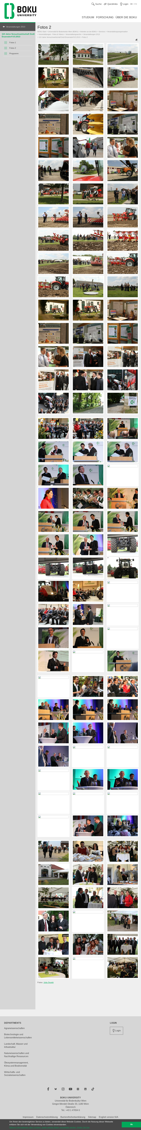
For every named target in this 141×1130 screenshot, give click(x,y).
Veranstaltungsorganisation (117, 32)
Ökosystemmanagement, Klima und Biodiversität (16, 1064)
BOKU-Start (41, 32)
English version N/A (108, 1117)
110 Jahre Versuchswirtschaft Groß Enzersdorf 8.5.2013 (59, 37)
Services (102, 32)
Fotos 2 (12, 48)
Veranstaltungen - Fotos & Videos (51, 34)
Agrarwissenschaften (14, 1028)
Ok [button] (131, 1124)
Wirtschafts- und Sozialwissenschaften (14, 1073)
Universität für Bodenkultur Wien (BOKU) (63, 32)
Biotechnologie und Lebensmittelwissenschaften (18, 1036)
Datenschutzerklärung (47, 1117)
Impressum (28, 1117)
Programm (14, 53)
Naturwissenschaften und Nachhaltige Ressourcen (16, 1055)
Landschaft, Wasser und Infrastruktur (16, 1045)
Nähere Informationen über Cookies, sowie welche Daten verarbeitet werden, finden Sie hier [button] (49, 1127)
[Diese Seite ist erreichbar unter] (137, 40)
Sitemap (92, 1117)
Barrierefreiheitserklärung (72, 1117)
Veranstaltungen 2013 (15, 27)
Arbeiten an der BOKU (88, 32)
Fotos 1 (12, 42)
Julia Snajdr (49, 982)
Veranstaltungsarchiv (73, 34)
